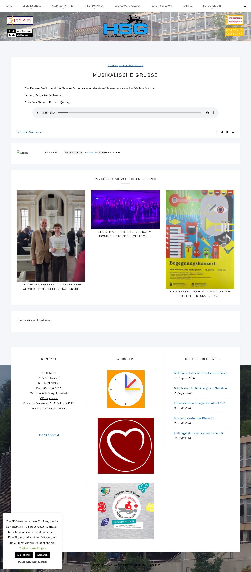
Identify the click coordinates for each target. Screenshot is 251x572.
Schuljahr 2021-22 (131, 65)
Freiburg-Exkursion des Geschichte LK (198, 433)
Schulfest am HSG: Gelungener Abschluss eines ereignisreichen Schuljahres (202, 388)
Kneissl (23, 132)
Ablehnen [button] (42, 554)
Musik (113, 65)
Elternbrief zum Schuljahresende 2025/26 (200, 403)
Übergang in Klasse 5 (128, 6)
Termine (187, 6)
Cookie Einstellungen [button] (32, 548)
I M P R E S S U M (49, 435)
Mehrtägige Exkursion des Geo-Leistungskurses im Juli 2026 (202, 372)
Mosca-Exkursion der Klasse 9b (194, 418)
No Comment (35, 132)
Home (8, 6)
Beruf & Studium (162, 6)
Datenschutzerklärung (32, 561)
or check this (81, 152)
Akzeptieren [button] (23, 554)
